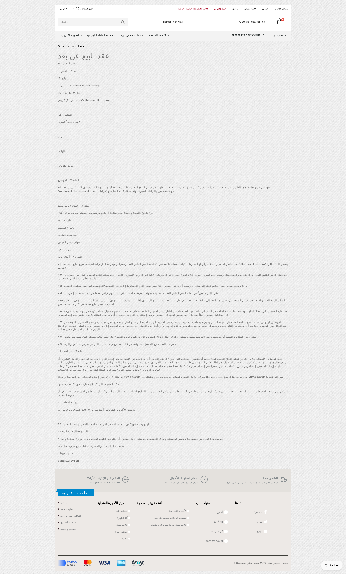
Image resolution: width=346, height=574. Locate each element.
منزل (59, 46)
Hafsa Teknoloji (173, 22)
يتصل (122, 22)
